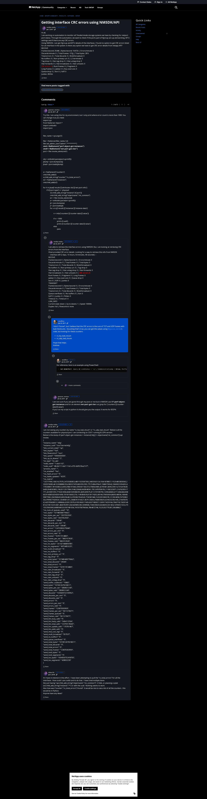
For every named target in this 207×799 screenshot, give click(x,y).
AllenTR (51, 673)
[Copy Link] (55, 30)
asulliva (61, 321)
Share (44, 78)
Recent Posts (140, 27)
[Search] (176, 7)
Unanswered (151, 33)
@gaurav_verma (114, 329)
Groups (138, 36)
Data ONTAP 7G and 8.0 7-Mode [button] (52, 90)
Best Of (138, 42)
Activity (138, 30)
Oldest (50, 105)
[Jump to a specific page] (128, 104)
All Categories (140, 24)
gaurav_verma (53, 110)
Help (137, 39)
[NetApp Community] (41, 7)
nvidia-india (51, 27)
